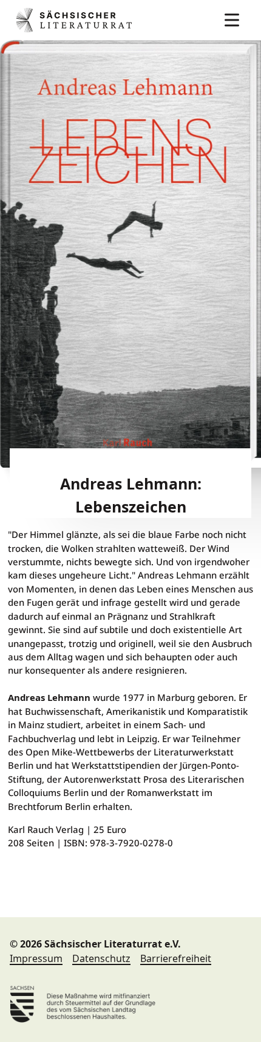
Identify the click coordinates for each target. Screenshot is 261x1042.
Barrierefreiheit (175, 958)
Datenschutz (101, 958)
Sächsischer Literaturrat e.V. (76, 20)
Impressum (36, 958)
